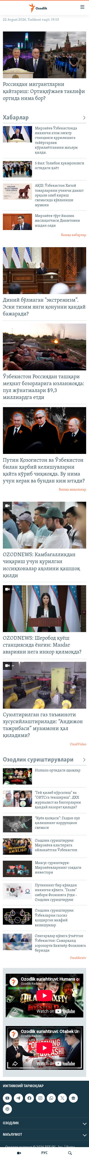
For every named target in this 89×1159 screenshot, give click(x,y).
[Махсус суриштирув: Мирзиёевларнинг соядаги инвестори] (17, 869)
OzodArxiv (78, 958)
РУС (44, 1153)
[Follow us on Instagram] (40, 1098)
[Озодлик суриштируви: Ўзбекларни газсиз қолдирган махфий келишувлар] (17, 916)
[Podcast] (7, 1109)
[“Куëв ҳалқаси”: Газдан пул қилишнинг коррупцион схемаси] (17, 824)
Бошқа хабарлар (73, 235)
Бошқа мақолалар (72, 489)
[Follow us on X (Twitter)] (62, 1098)
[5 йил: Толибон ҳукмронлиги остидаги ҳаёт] (17, 169)
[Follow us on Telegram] (18, 1098)
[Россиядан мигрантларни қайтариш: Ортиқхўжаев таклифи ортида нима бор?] (44, 54)
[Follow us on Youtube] (7, 1098)
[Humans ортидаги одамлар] (17, 776)
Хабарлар (16, 118)
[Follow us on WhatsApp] (51, 1098)
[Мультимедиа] (19, 1153)
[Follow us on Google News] (73, 1098)
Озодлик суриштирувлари (38, 760)
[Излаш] (70, 1153)
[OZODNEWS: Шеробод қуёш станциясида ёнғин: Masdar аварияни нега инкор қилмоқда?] (44, 608)
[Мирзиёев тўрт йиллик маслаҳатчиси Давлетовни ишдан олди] (17, 222)
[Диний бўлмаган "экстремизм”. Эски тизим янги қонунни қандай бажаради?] (44, 270)
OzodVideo (78, 744)
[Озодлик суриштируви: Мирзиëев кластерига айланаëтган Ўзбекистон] (17, 846)
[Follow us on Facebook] (29, 1098)
